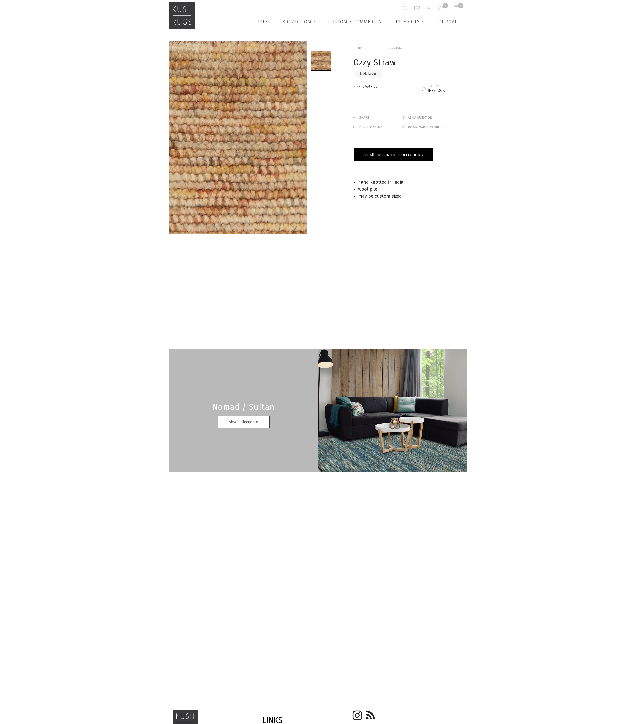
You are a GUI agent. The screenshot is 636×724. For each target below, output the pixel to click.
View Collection (242, 422)
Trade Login (368, 73)
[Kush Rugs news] (370, 714)
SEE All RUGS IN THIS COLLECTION (392, 155)
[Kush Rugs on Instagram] (356, 714)
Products (374, 48)
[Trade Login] (432, 8)
